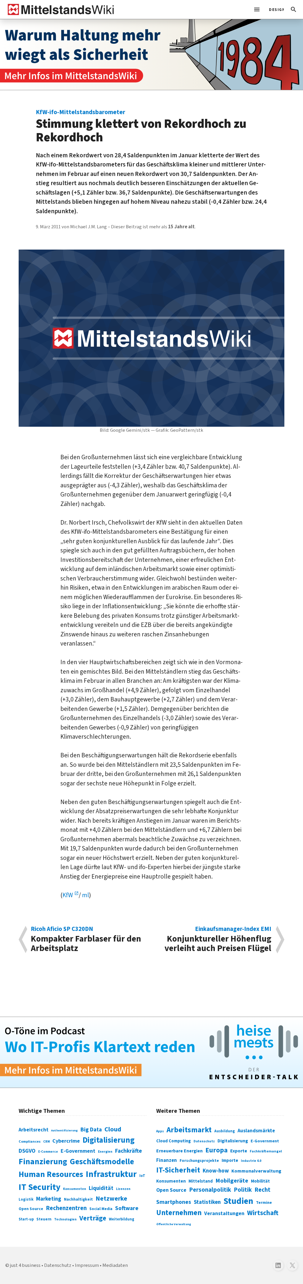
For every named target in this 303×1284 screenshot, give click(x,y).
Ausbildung (224, 1131)
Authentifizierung (64, 1130)
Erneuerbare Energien (179, 1151)
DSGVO (27, 1151)
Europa (216, 1150)
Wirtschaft (262, 1213)
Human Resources (51, 1174)
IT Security (39, 1187)
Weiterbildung (121, 1219)
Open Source (31, 1209)
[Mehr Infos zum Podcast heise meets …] (151, 1052)
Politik (243, 1190)
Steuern (43, 1219)
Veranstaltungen (224, 1213)
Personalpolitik (210, 1190)
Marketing (48, 1199)
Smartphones (173, 1202)
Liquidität (101, 1188)
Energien (105, 1151)
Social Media (100, 1209)
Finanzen (166, 1160)
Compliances (30, 1141)
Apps (160, 1131)
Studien (238, 1201)
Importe (230, 1160)
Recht (262, 1190)
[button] (293, 9)
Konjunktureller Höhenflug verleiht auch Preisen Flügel (218, 939)
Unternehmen (179, 1213)
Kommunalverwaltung (256, 1171)
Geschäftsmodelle (102, 1161)
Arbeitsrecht (34, 1129)
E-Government (78, 1151)
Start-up (26, 1219)
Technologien (65, 1219)
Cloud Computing (173, 1141)
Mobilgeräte (231, 1180)
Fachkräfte (128, 1151)
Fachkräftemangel (266, 1151)
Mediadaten (115, 1265)
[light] (274, 9)
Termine (264, 1203)
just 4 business (25, 1265)
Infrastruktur (111, 1174)
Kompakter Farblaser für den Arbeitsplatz (86, 939)
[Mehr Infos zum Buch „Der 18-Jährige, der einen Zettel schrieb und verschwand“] (151, 54)
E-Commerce (48, 1151)
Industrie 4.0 (251, 1160)
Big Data (91, 1129)
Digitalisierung (109, 1140)
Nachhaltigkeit (78, 1199)
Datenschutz (204, 1141)
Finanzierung (43, 1161)
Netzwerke (111, 1198)
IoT (142, 1175)
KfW (68, 895)
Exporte (238, 1151)
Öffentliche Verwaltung (173, 1224)
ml (85, 895)
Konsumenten (74, 1188)
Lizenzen (123, 1189)
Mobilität (260, 1181)
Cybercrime (66, 1141)
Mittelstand (200, 1181)
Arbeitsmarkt (189, 1130)
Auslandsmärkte (256, 1130)
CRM (46, 1141)
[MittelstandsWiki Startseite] (59, 9)
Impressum (87, 1265)
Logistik (26, 1199)
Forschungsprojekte (199, 1161)
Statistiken (207, 1202)
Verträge (92, 1218)
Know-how (216, 1171)
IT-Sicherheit (178, 1170)
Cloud (112, 1129)
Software (126, 1208)
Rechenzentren (66, 1208)
